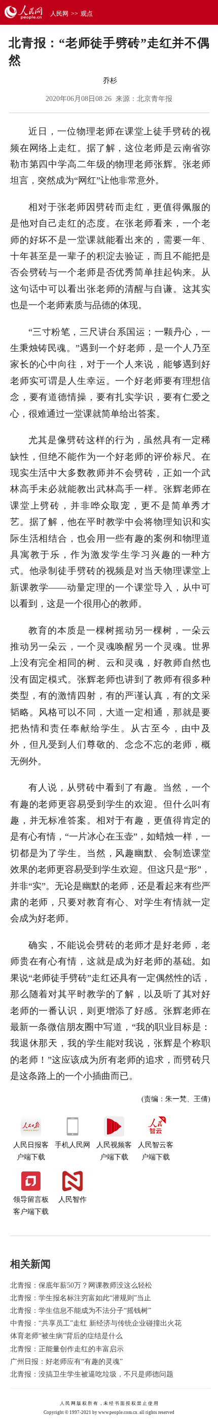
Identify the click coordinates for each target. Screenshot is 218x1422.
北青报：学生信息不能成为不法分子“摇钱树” (80, 1310)
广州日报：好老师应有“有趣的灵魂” (66, 1361)
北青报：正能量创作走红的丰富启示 (67, 1349)
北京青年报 (154, 99)
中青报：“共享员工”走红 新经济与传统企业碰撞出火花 (95, 1323)
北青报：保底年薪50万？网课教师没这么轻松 (81, 1285)
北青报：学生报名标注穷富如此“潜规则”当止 (80, 1298)
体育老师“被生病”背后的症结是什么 (66, 1336)
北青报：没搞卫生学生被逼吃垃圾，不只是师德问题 (91, 1374)
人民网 (59, 13)
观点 (87, 13)
